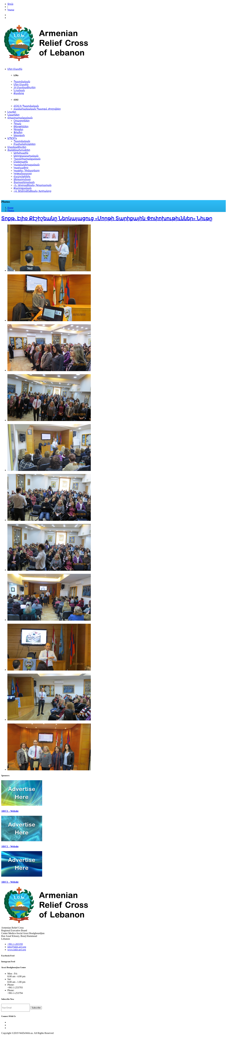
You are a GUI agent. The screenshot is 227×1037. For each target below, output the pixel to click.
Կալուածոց (21, 167)
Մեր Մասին (14, 69)
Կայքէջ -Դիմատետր (27, 170)
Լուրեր (11, 111)
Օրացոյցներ (21, 120)
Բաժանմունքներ (25, 144)
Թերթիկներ (21, 126)
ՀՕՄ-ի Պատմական (26, 106)
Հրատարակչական (20, 117)
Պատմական (22, 81)
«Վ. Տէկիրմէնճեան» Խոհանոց (32, 191)
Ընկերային (21, 161)
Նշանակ (19, 90)
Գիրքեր (18, 129)
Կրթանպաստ (23, 173)
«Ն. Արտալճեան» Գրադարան (32, 185)
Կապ (10, 9)
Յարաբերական (24, 182)
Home (10, 207)
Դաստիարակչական (27, 158)
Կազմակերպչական (27, 164)
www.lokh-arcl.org (16, 949)
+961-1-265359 (15, 944)
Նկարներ (13, 114)
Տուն (10, 4)
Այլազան (19, 135)
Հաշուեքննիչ (22, 176)
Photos (10, 210)
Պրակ (17, 123)
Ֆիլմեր (18, 132)
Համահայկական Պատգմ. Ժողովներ (37, 109)
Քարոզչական (23, 188)
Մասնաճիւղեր (16, 147)
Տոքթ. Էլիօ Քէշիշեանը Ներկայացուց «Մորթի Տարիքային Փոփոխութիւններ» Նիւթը (106, 218)
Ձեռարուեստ (22, 179)
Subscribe (36, 1008)
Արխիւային (21, 153)
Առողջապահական (26, 155)
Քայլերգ (19, 93)
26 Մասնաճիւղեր (25, 87)
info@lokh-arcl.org (16, 947)
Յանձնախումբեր (18, 150)
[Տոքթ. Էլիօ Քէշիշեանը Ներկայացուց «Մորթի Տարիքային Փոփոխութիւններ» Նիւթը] (49, 270)
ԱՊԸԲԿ (12, 138)
